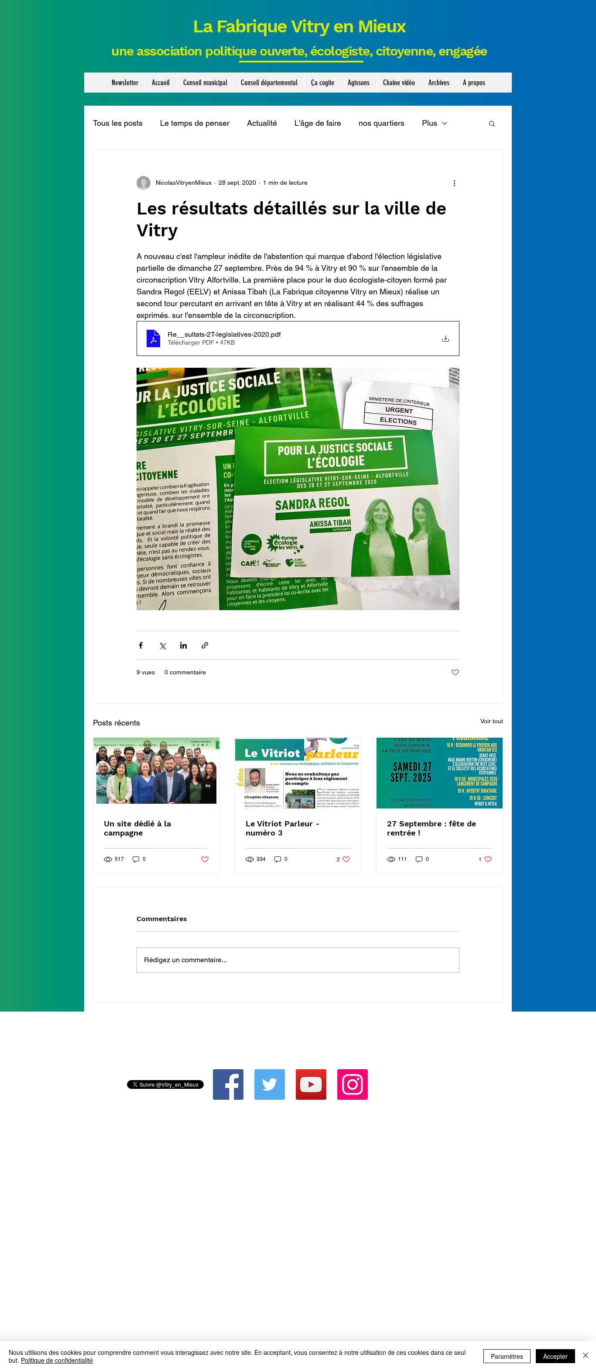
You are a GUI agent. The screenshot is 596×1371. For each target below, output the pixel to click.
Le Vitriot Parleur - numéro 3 (282, 828)
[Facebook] (228, 1084)
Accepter (555, 1356)
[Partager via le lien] (205, 645)
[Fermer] (585, 1356)
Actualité (262, 123)
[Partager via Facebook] (141, 645)
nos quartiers (381, 123)
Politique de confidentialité (57, 1360)
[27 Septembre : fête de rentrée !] (440, 773)
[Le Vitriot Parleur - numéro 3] (298, 773)
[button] (205, 83)
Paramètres (507, 1356)
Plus (429, 123)
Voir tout (491, 721)
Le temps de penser (194, 123)
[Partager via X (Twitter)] (162, 645)
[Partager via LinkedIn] (183, 645)
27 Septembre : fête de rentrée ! (431, 828)
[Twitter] (269, 1084)
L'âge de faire (318, 123)
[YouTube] (311, 1084)
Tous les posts (118, 123)
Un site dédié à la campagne (137, 828)
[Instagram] (352, 1084)
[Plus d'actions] (454, 183)
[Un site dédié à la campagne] (156, 773)
